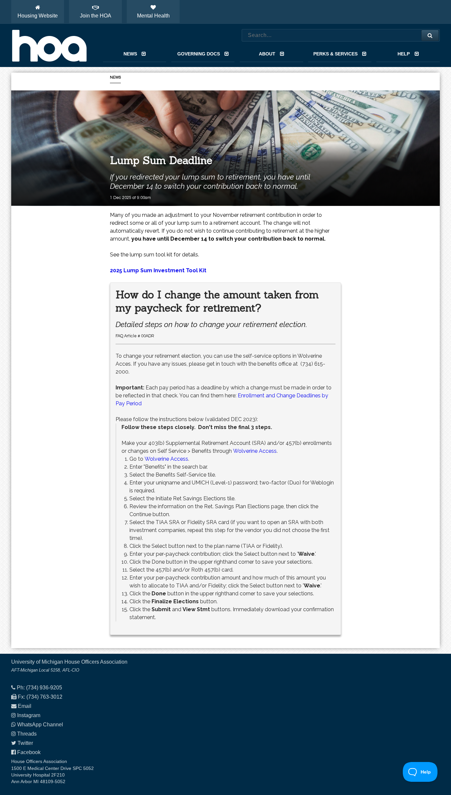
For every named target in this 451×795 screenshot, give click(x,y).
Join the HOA (95, 15)
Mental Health (153, 15)
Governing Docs (198, 53)
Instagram (28, 715)
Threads (27, 734)
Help (404, 53)
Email (24, 706)
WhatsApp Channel (40, 724)
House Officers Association (49, 45)
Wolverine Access (255, 451)
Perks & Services (335, 53)
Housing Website (37, 15)
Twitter (25, 743)
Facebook (29, 752)
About (267, 53)
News (130, 53)
